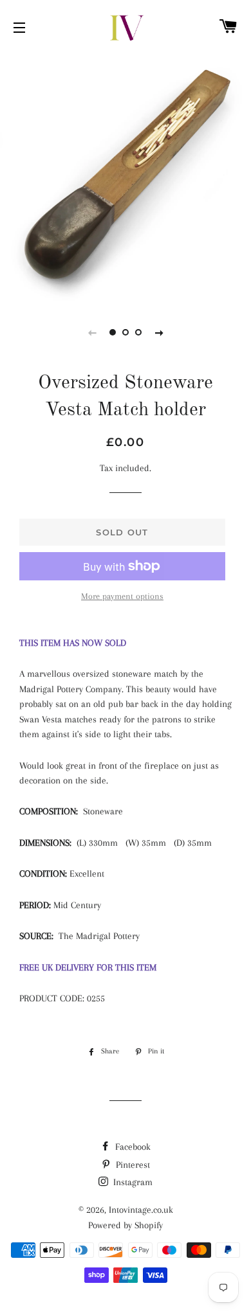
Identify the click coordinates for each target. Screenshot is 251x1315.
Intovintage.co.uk (141, 1209)
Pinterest (131, 1164)
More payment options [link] (122, 596)
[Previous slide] (92, 332)
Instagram (132, 1182)
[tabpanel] (125, 176)
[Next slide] (159, 332)
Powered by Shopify (125, 1225)
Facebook (132, 1146)
